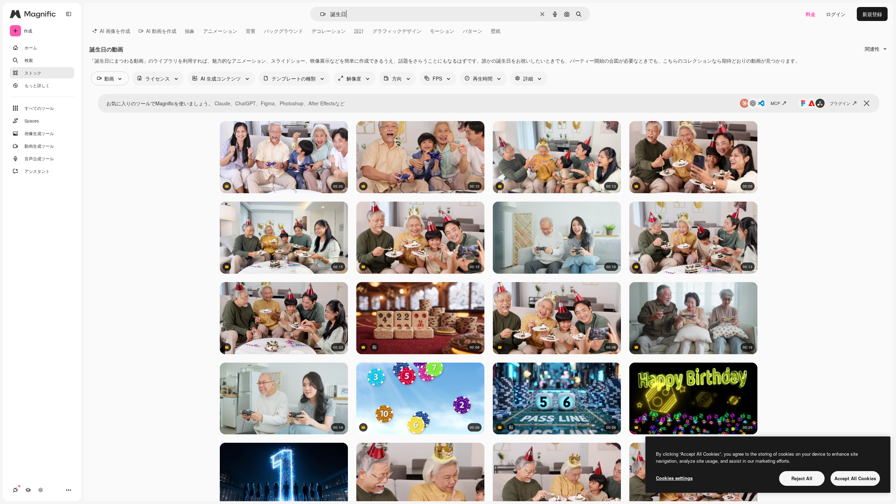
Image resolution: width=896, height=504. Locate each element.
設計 (359, 30)
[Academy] (28, 490)
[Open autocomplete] (320, 14)
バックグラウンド (283, 30)
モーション (442, 30)
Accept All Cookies (855, 478)
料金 (811, 14)
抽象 (190, 30)
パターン (472, 30)
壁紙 (495, 30)
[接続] (15, 490)
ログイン (836, 14)
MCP (775, 103)
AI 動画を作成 (161, 30)
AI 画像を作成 (115, 30)
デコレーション (329, 30)
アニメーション (220, 30)
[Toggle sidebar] (68, 14)
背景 (250, 30)
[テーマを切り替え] (40, 490)
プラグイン (840, 103)
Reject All (801, 478)
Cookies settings (674, 478)
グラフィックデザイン (396, 30)
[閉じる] (866, 103)
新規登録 (872, 14)
